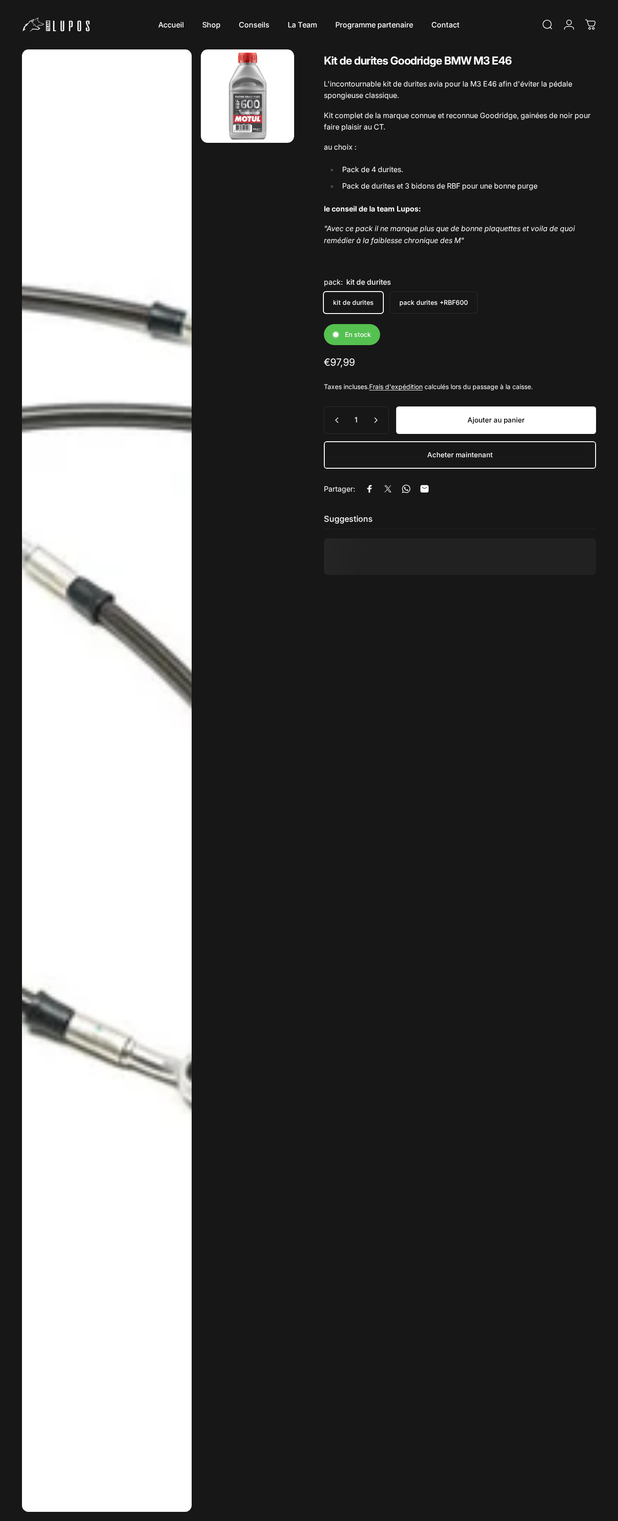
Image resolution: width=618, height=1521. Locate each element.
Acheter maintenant (460, 454)
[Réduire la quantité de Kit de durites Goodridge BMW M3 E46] (334, 420)
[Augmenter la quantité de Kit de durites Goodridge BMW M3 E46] (377, 420)
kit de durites (353, 302)
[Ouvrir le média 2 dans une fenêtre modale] (247, 96)
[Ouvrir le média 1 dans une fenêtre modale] (107, 780)
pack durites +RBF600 (433, 302)
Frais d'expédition (396, 386)
